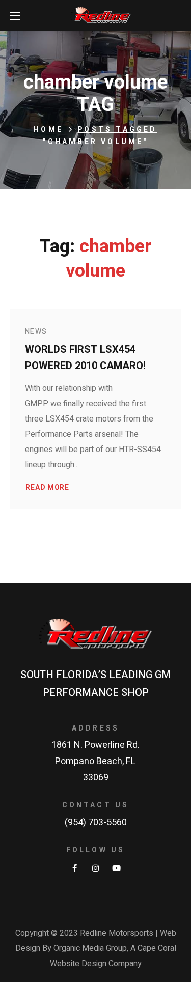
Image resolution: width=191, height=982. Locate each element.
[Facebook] (75, 868)
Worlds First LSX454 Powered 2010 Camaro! (85, 357)
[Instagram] (95, 868)
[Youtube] (116, 868)
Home (48, 129)
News (36, 331)
